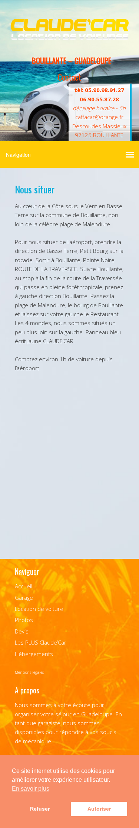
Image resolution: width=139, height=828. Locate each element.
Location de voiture (39, 608)
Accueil (23, 586)
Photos (24, 619)
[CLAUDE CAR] (69, 37)
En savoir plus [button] (30, 788)
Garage (24, 597)
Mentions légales (29, 672)
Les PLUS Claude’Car (40, 642)
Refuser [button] (40, 809)
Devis (22, 631)
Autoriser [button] (99, 809)
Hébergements (34, 654)
